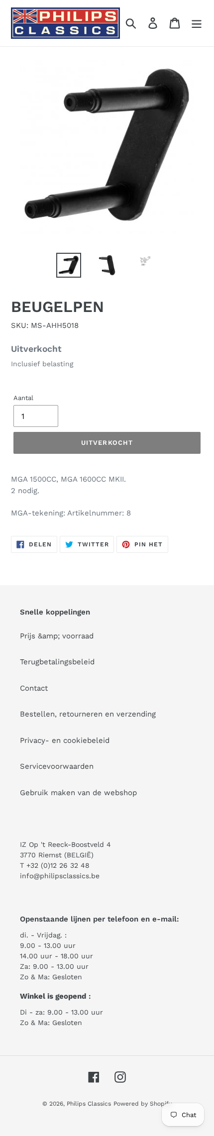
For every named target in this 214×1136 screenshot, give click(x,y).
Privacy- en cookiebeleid (64, 740)
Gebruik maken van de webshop (78, 792)
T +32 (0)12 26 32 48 (55, 865)
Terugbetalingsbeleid (57, 661)
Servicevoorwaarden (57, 766)
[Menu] (197, 23)
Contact (34, 688)
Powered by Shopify (142, 1103)
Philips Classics (89, 1103)
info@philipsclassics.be (60, 876)
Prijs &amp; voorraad (57, 635)
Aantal (23, 398)
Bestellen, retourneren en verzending (88, 714)
